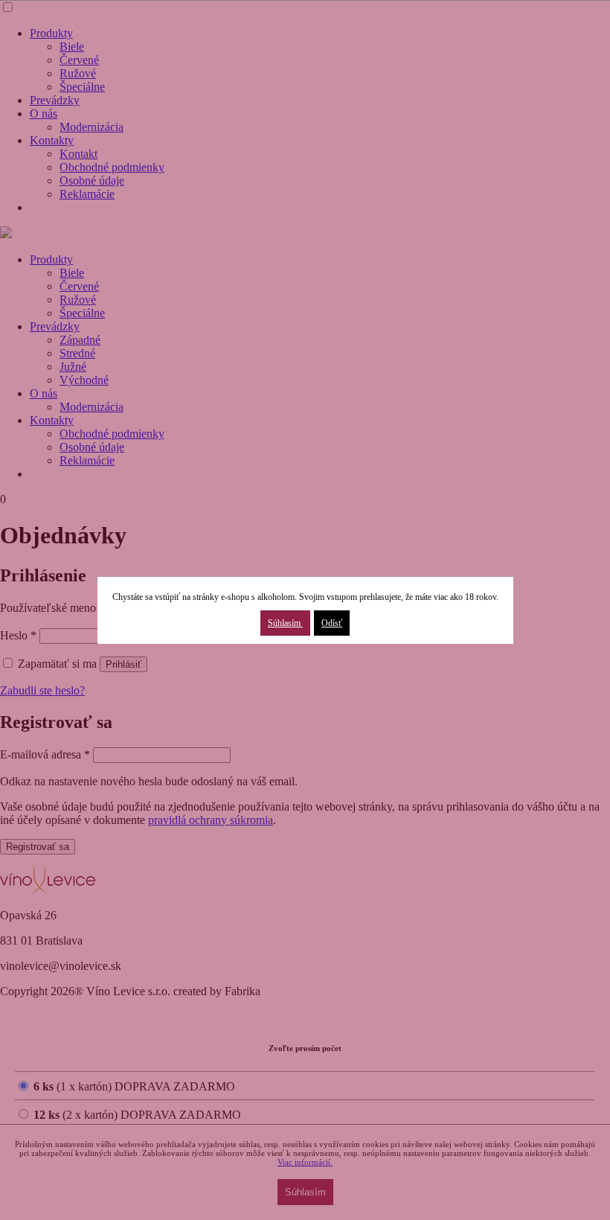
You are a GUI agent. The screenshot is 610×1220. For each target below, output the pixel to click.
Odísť (331, 623)
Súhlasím (285, 623)
